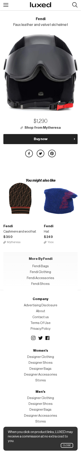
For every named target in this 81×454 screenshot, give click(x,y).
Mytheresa (13, 242)
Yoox (50, 242)
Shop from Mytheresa (43, 127)
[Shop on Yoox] (61, 198)
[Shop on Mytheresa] (20, 198)
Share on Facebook (29, 153)
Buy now (40, 139)
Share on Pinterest (52, 153)
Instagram (33, 338)
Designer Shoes (41, 362)
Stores (40, 380)
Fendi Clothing (40, 272)
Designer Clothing (40, 357)
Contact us (40, 317)
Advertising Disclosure (40, 305)
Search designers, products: (75, 5)
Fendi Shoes (40, 284)
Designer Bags (40, 368)
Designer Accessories (40, 374)
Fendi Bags (40, 266)
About (40, 311)
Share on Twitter (40, 153)
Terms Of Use (40, 323)
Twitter (40, 338)
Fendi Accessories (40, 278)
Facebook (47, 338)
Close (67, 445)
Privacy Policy (40, 328)
